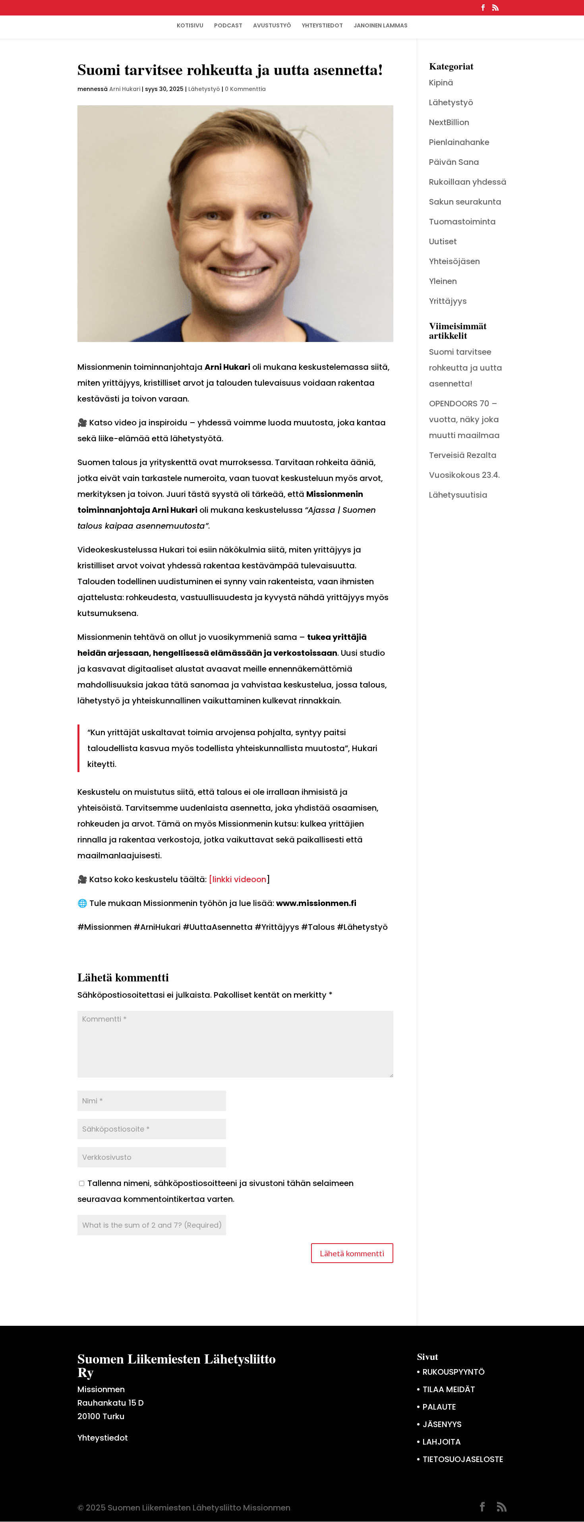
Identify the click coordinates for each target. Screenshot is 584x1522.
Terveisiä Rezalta (463, 455)
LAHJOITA (442, 1441)
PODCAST (228, 25)
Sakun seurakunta (465, 201)
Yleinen (443, 281)
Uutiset (443, 241)
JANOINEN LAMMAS (381, 25)
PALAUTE (439, 1406)
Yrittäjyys (448, 301)
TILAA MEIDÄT (449, 1389)
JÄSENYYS (442, 1424)
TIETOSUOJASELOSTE (463, 1459)
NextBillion (449, 122)
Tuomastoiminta (462, 221)
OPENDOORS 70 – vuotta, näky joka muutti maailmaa (464, 419)
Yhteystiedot (102, 1437)
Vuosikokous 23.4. (464, 475)
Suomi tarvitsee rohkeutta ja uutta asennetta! (465, 367)
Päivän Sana (454, 162)
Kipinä (441, 82)
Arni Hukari (124, 89)
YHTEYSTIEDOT (322, 25)
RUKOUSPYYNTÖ (454, 1371)
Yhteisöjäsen (454, 261)
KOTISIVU (190, 25)
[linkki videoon (237, 879)
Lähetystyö (204, 89)
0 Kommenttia (245, 89)
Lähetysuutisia (458, 494)
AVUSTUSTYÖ (272, 25)
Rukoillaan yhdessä (468, 181)
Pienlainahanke (459, 142)
